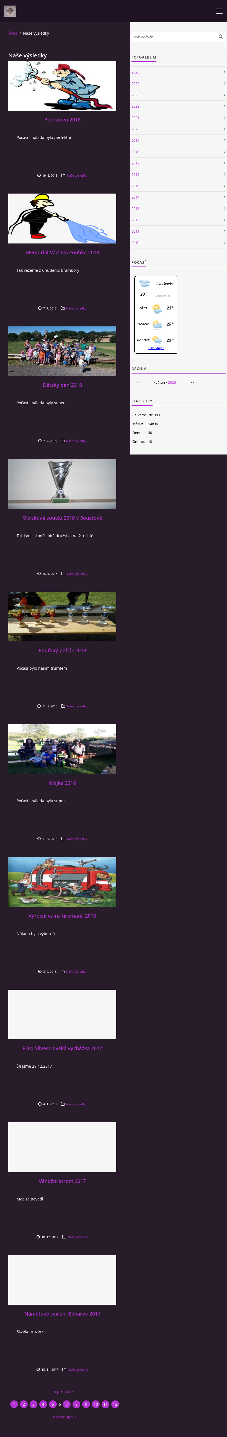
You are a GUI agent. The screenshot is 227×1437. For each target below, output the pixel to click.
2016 (135, 174)
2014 (135, 197)
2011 (135, 231)
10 (96, 1404)
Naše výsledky (77, 175)
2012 (135, 219)
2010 (135, 242)
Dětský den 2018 (62, 385)
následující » (64, 1417)
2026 (172, 382)
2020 (135, 128)
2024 (135, 83)
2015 (135, 185)
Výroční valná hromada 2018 (62, 915)
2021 (135, 117)
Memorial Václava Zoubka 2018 (62, 252)
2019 (135, 140)
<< (138, 382)
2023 (135, 94)
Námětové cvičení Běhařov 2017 (62, 1313)
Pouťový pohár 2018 (62, 650)
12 (115, 1404)
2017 (135, 163)
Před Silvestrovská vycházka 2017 (62, 1048)
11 (105, 1404)
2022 (135, 106)
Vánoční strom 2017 (62, 1181)
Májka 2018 (62, 783)
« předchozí (65, 1391)
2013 (135, 208)
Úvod (13, 33)
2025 (135, 72)
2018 (135, 151)
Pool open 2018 (62, 119)
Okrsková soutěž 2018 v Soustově (62, 518)
